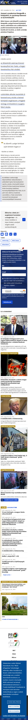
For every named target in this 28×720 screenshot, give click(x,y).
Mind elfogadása (14, 711)
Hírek (14, 654)
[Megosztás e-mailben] (2, 234)
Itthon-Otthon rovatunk (10, 619)
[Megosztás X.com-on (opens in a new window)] (15, 234)
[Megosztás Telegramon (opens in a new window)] (10, 234)
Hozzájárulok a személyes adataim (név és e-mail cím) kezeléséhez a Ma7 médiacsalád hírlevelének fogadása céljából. (14, 282)
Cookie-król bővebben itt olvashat (14, 716)
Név (3, 266)
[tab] (4, 507)
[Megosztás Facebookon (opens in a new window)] (6, 234)
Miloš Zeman (15, 240)
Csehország (5, 240)
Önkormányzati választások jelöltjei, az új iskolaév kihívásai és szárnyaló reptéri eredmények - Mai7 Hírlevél (13, 586)
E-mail (4, 272)
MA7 (14, 650)
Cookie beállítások (14, 702)
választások (5, 244)
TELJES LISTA (6, 575)
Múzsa (14, 657)
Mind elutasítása (14, 706)
